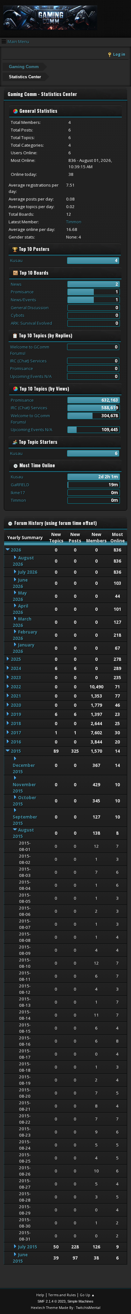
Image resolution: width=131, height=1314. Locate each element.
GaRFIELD (20, 485)
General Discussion (30, 307)
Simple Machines (80, 1301)
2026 (16, 550)
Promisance (22, 292)
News (16, 284)
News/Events (23, 300)
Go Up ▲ (87, 1294)
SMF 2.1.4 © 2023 (52, 1301)
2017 (16, 733)
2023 (16, 677)
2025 (16, 659)
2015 (16, 751)
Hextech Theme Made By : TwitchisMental (65, 1307)
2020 (16, 705)
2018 (16, 723)
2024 (16, 668)
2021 (16, 696)
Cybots (17, 315)
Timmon (73, 222)
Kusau (16, 260)
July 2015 (27, 1247)
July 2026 (27, 572)
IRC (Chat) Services (28, 361)
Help (40, 1294)
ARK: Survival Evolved (31, 323)
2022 (16, 687)
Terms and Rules (62, 1294)
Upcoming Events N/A (31, 376)
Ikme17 (18, 492)
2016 (16, 742)
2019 (16, 714)
